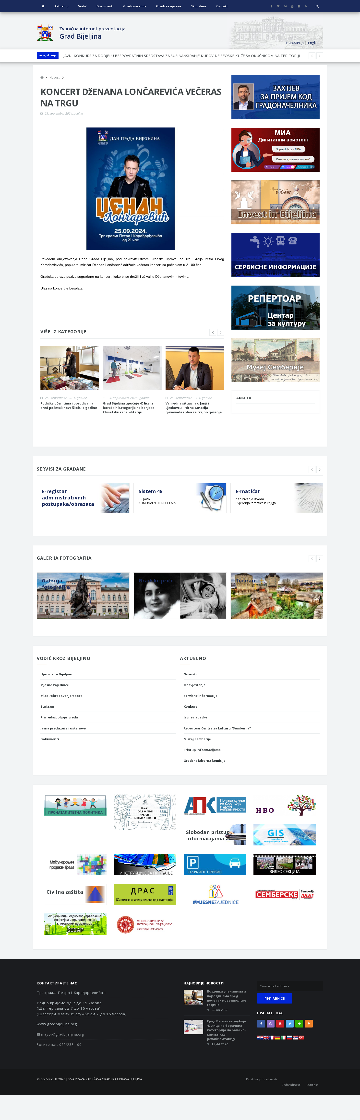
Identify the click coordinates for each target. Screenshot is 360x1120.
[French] (272, 1039)
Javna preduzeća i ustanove (63, 728)
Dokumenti (104, 6)
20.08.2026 (219, 1010)
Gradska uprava (168, 6)
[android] (298, 6)
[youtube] (292, 6)
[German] (278, 1039)
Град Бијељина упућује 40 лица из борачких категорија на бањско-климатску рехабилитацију (226, 1030)
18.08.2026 (219, 1044)
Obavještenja (47, 55)
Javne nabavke (195, 717)
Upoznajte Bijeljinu (56, 674)
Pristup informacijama (202, 750)
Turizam (47, 706)
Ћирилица (295, 42)
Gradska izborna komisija (205, 760)
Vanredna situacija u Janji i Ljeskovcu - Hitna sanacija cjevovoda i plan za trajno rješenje (194, 407)
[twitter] (278, 6)
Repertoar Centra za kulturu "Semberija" (217, 728)
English (314, 42)
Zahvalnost (291, 1085)
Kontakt (222, 6)
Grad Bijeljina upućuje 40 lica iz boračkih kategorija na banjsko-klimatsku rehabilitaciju (129, 407)
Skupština (198, 6)
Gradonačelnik (134, 6)
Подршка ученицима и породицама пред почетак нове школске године (226, 998)
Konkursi (191, 706)
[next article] (312, 55)
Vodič (82, 6)
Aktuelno (61, 6)
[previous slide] (212, 332)
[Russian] (289, 1039)
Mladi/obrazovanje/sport (61, 695)
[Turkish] (301, 1039)
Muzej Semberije (197, 739)
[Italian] (284, 1039)
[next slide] (220, 332)
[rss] (305, 6)
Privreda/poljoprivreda (59, 717)
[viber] (285, 6)
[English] (266, 1039)
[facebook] (271, 6)
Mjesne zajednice (54, 685)
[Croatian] (260, 1039)
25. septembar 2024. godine (64, 113)
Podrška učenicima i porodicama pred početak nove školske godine (68, 405)
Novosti (190, 674)
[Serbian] (295, 1039)
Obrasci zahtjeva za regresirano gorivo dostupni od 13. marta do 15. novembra (130, 55)
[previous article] (319, 55)
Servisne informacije (200, 695)
